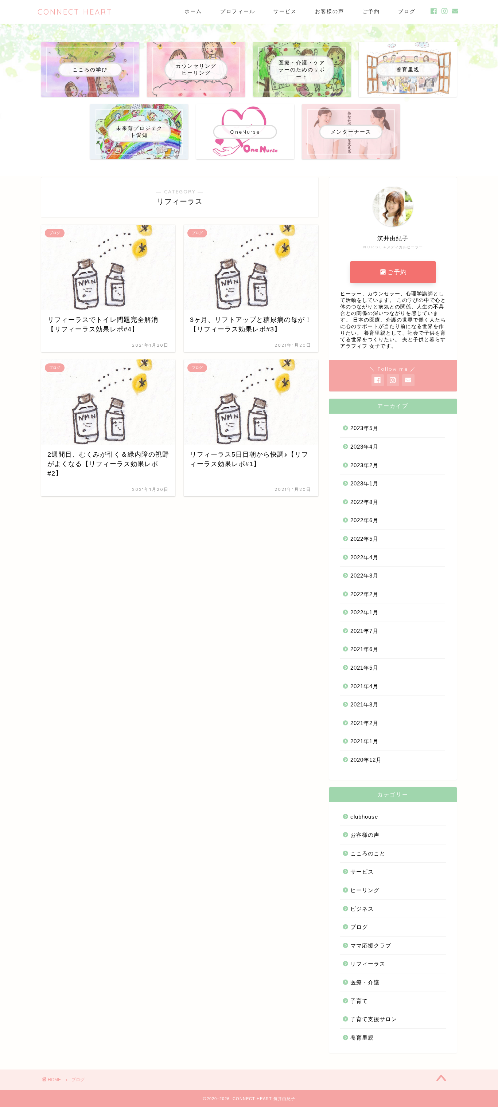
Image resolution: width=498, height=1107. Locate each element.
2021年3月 (364, 704)
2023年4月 (364, 447)
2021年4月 (364, 686)
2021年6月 (364, 649)
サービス (285, 11)
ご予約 (371, 11)
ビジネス (362, 909)
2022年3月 (364, 575)
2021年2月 (364, 723)
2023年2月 (364, 465)
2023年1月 (364, 483)
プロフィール (237, 11)
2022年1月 (364, 612)
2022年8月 (364, 502)
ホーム (193, 11)
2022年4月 (364, 557)
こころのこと (367, 853)
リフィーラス (367, 964)
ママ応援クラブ (370, 945)
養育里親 (362, 1038)
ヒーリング (365, 890)
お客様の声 (329, 11)
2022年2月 (364, 594)
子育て (359, 1001)
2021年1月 (364, 741)
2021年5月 (364, 668)
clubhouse (364, 816)
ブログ (407, 11)
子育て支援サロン (373, 1019)
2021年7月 (364, 631)
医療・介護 (365, 982)
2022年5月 (364, 539)
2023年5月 (364, 428)
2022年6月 (364, 520)
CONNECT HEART (75, 11)
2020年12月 (366, 760)
